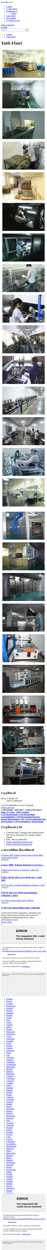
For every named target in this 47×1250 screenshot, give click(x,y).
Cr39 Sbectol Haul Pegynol (27, 817)
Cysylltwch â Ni (13, 20)
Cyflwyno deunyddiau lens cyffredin (20, 907)
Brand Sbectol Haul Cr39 (12, 819)
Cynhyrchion (11, 9)
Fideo (13, 13)
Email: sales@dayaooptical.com (19, 842)
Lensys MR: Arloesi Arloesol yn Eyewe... (22, 865)
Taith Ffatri (10, 16)
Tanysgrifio (29, 805)
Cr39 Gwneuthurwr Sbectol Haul (28, 821)
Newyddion (11, 18)
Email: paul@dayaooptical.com (19, 844)
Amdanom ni (11, 11)
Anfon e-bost (6, 922)
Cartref (9, 6)
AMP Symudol (22, 812)
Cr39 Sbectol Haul (9, 814)
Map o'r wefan (7, 812)
